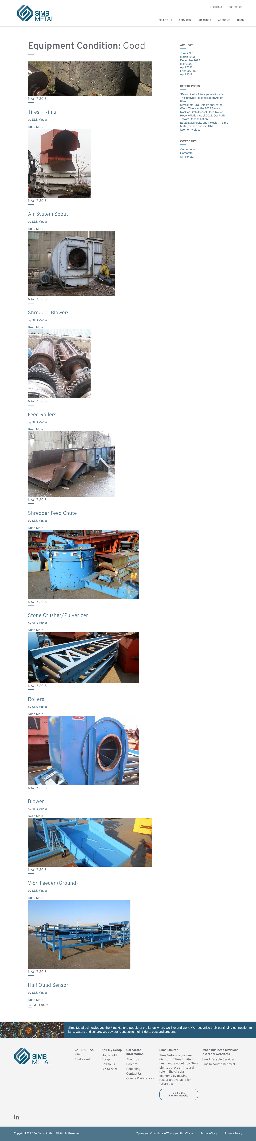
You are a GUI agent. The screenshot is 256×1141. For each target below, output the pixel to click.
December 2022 (190, 60)
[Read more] (90, 94)
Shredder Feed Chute (52, 513)
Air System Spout (48, 214)
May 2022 (186, 63)
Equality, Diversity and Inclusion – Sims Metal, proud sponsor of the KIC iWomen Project (204, 126)
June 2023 (186, 53)
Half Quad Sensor (48, 985)
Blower (36, 802)
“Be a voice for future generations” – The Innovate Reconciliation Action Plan (201, 98)
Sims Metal (187, 156)
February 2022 (189, 70)
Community (187, 149)
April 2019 (186, 74)
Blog (240, 20)
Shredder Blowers (48, 313)
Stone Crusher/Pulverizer (58, 615)
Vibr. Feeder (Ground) (53, 883)
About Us (224, 20)
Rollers (36, 699)
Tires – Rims (42, 112)
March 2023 (187, 56)
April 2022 (186, 67)
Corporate (186, 152)
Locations (204, 20)
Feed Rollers (42, 415)
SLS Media (39, 119)
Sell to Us (165, 20)
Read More (35, 126)
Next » (43, 1004)
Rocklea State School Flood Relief (201, 112)
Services (185, 20)
